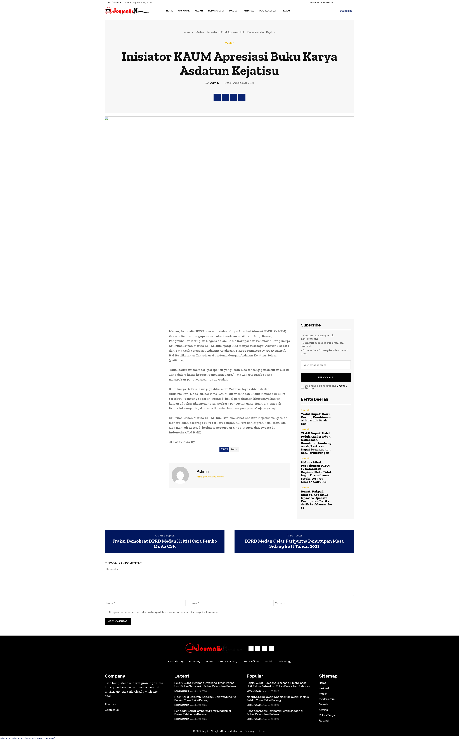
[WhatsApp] (241, 97)
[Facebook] (339, 3)
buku (234, 449)
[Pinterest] (233, 97)
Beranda (188, 32)
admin (214, 83)
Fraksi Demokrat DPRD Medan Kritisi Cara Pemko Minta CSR (164, 543)
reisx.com (5, 738)
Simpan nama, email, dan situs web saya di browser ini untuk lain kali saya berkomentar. (164, 612)
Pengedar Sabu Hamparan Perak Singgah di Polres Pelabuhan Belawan (202, 712)
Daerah (305, 410)
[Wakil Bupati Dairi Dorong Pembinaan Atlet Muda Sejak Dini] (343, 416)
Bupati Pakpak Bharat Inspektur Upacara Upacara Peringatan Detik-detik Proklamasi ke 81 (316, 499)
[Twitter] (348, 3)
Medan (200, 32)
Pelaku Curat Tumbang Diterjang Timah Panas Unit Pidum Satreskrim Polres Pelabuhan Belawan (206, 684)
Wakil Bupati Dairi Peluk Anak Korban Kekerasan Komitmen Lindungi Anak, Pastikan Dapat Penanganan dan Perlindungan (316, 443)
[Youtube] (352, 3)
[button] (299, 10)
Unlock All (325, 377)
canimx (40, 738)
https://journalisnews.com (210, 476)
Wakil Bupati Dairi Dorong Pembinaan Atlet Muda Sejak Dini (316, 419)
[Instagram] (343, 3)
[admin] (182, 475)
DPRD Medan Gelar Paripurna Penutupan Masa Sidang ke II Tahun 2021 (294, 543)
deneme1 (29, 738)
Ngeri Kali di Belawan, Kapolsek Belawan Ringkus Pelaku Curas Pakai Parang (205, 698)
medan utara (181, 691)
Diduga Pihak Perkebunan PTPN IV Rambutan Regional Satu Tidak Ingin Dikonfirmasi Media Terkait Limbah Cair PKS (316, 472)
